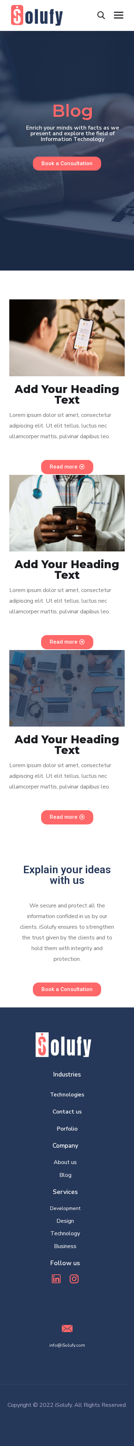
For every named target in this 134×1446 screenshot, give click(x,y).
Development (65, 1208)
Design (65, 1221)
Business (65, 1246)
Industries (67, 1074)
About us (65, 1162)
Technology (65, 1233)
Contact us (67, 1112)
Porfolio (67, 1129)
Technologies (67, 1094)
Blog (65, 1175)
